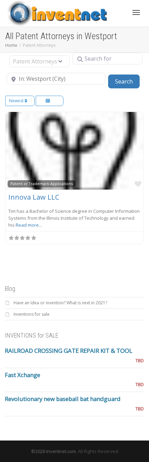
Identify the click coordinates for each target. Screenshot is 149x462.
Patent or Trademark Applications (41, 183)
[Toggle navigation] (136, 12)
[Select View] (49, 101)
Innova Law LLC (33, 197)
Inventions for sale (32, 314)
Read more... (29, 225)
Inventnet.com (61, 451)
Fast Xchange (22, 375)
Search (127, 81)
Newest (17, 101)
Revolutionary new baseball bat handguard (63, 399)
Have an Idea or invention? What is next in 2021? (60, 303)
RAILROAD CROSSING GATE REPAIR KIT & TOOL (68, 351)
